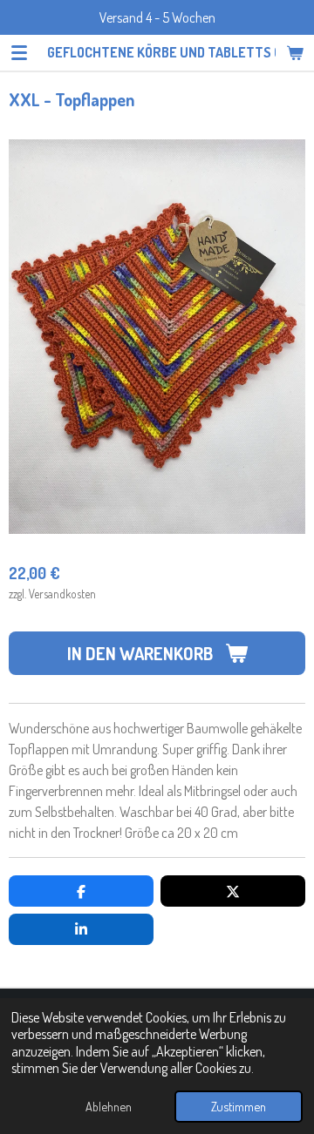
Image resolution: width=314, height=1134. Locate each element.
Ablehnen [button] (108, 1106)
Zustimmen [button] (238, 1106)
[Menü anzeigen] (19, 52)
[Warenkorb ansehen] (295, 52)
